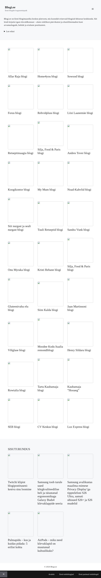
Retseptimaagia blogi (20, 153)
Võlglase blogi (16, 350)
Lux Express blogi (78, 426)
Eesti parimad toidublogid (89, 574)
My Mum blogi (47, 189)
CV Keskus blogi (48, 426)
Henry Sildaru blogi (79, 350)
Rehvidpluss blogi (48, 113)
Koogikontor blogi (19, 189)
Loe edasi (10, 31)
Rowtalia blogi (17, 390)
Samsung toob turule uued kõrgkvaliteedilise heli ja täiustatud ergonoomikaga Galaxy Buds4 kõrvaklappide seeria (50, 492)
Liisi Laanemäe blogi (80, 113)
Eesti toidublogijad (66, 574)
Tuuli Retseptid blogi (50, 229)
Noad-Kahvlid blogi (79, 189)
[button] (92, 8)
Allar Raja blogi (17, 76)
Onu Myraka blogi (19, 269)
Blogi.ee (10, 7)
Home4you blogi (48, 76)
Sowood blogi (75, 76)
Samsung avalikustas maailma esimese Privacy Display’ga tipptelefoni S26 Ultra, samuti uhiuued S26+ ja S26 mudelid (79, 492)
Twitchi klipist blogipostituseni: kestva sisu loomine (19, 485)
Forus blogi (14, 113)
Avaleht (51, 574)
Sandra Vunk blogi (78, 229)
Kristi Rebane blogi (49, 269)
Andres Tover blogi (78, 153)
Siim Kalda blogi (48, 310)
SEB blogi (14, 426)
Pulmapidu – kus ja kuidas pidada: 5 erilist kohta (19, 543)
